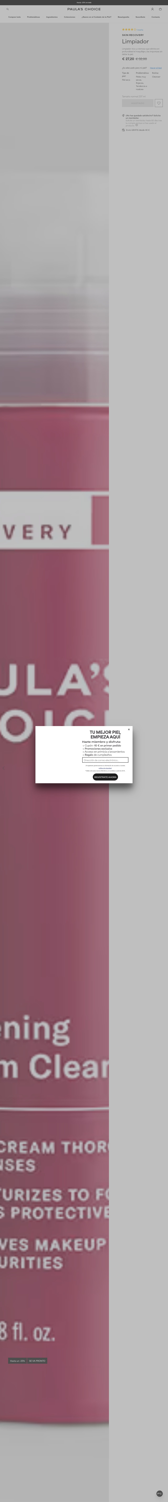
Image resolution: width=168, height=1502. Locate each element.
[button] (129, 729)
